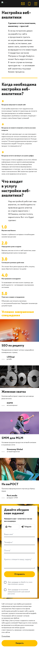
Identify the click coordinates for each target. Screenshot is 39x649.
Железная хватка (14, 391)
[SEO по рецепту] (19, 330)
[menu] (35, 3)
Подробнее (6, 636)
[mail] (23, 3)
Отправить (19, 574)
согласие (15, 582)
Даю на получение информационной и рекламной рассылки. (19, 592)
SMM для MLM (12, 438)
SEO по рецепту (13, 345)
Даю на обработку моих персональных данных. (20, 583)
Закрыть (19, 643)
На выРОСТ (10, 484)
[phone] (29, 3)
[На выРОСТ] (19, 469)
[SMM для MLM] (19, 423)
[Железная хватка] (19, 376)
